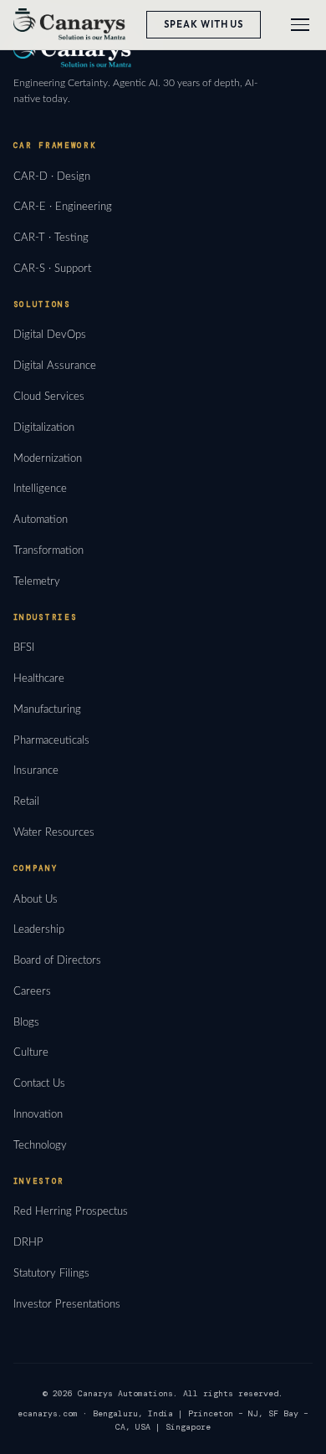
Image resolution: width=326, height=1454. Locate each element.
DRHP (28, 1242)
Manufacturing (47, 709)
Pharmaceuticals (51, 740)
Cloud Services (48, 397)
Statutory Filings (51, 1273)
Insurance (36, 770)
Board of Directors (57, 960)
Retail (26, 801)
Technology (40, 1145)
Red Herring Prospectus (70, 1211)
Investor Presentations (66, 1304)
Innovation (38, 1114)
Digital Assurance (54, 366)
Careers (32, 991)
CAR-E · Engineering (62, 207)
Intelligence (40, 489)
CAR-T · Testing (51, 238)
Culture (30, 1052)
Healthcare (38, 678)
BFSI (23, 648)
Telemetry (36, 581)
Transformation (48, 550)
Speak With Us (204, 24)
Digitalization (43, 427)
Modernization (47, 458)
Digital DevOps (49, 335)
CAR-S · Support (52, 269)
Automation (40, 520)
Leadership (38, 929)
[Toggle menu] (300, 24)
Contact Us (39, 1083)
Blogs (26, 1022)
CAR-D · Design (51, 177)
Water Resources (53, 832)
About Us (35, 899)
